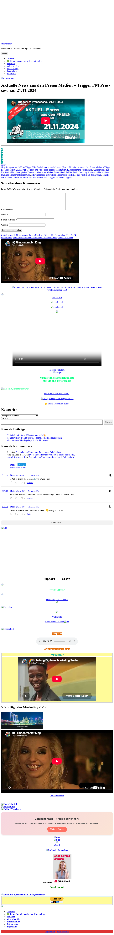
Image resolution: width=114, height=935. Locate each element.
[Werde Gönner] (2, 595)
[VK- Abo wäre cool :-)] (57, 842)
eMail (57, 845)
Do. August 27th (33, 475)
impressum (11, 73)
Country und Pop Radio (37, 170)
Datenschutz (63, 931)
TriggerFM (53, 177)
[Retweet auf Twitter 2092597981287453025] (17, 514)
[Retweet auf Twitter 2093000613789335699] (17, 482)
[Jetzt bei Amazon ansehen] (57, 312)
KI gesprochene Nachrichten (79, 170)
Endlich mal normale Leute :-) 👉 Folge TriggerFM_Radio (57, 398)
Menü (4, 53)
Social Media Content (54, 621)
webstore (11, 63)
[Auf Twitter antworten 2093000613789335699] (11, 482)
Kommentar (7, 209)
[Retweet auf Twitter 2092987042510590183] (17, 498)
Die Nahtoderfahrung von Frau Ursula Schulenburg (38, 452)
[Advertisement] (57, 20)
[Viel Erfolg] (57, 612)
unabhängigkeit (66, 177)
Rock (65, 167)
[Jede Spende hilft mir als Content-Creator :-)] (23, 894)
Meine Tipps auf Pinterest (57, 599)
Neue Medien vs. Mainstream (88, 175)
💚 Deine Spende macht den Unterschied (25, 61)
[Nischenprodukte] (57, 307)
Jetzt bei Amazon (57, 795)
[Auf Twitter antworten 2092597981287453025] (11, 514)
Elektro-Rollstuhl (57, 370)
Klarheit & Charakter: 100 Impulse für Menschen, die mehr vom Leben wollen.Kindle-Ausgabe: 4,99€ (67, 288)
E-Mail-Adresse (9, 220)
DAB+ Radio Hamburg (76, 172)
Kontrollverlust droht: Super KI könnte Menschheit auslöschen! (34, 438)
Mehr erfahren (57, 829)
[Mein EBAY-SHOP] (6, 607)
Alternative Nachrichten (98, 172)
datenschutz (12, 71)
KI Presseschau (38, 175)
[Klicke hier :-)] (15, 389)
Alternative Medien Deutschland (50, 172)
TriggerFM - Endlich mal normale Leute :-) (44, 167)
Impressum (50, 931)
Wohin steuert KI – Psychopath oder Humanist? (28, 440)
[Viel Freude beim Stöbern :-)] (2, 906)
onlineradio (42, 177)
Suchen (4, 418)
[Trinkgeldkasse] (2, 585)
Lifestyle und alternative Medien (60, 175)
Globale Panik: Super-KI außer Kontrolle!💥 (26, 435)
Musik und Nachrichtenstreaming (15, 175)
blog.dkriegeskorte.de (10, 167)
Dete (12, 475)
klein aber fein (13, 66)
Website (4, 225)
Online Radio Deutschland (24, 177)
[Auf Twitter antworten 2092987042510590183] (11, 498)
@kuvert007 (20, 475)
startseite (10, 58)
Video (22, 167)
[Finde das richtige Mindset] (57, 302)
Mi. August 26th (33, 507)
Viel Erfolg (57, 617)
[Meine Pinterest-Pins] (57, 602)
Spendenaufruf (57, 887)
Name (4, 214)
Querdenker (6, 43)
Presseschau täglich (57, 170)
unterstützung (12, 68)
